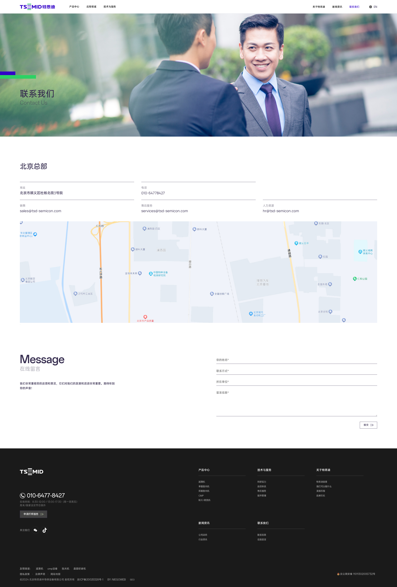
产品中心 (74, 6)
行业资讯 (202, 539)
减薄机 (201, 482)
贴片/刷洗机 (204, 500)
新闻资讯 (337, 6)
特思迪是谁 (321, 482)
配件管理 (261, 495)
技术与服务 (110, 6)
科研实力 (261, 482)
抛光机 (65, 568)
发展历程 (320, 491)
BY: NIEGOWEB (116, 579)
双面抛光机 (203, 491)
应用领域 (91, 6)
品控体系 (261, 486)
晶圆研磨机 (80, 568)
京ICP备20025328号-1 (90, 579)
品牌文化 (320, 495)
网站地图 (55, 574)
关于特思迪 (319, 6)
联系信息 (261, 535)
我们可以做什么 (324, 486)
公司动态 (202, 535)
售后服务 (261, 491)
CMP (201, 495)
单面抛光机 (203, 486)
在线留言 (261, 539)
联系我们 (354, 6)
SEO (132, 579)
